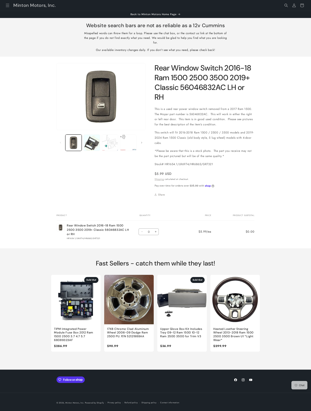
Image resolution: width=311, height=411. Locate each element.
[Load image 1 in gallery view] (73, 143)
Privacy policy (114, 402)
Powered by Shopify (94, 402)
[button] (8, 5)
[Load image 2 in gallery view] (92, 143)
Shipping (159, 179)
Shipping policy (149, 402)
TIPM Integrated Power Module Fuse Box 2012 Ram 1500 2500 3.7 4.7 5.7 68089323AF (73, 334)
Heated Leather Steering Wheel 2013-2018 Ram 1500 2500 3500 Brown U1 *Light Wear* (233, 334)
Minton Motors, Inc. (74, 402)
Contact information (169, 402)
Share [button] (161, 194)
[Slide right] (142, 143)
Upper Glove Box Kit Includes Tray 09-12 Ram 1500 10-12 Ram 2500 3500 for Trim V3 (181, 332)
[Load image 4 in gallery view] (128, 143)
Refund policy (131, 402)
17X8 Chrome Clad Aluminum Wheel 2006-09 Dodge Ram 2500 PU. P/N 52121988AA (128, 332)
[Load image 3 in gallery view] (110, 143)
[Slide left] (60, 143)
